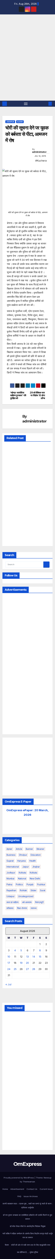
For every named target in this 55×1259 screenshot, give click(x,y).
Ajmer (9, 849)
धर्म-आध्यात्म (26, 902)
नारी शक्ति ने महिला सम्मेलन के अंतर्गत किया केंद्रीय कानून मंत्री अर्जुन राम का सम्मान (27, 1235)
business (11, 855)
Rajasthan (11, 890)
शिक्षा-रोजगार (22, 908)
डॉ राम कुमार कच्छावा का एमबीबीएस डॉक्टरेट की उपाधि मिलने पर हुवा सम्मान (27, 1217)
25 (15, 969)
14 (33, 956)
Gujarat (10, 860)
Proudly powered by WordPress (19, 1177)
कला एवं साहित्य (12, 902)
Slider (20, 122)
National (22, 878)
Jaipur (25, 866)
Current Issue (46, 1189)
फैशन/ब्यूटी (39, 902)
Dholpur (23, 855)
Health (32, 860)
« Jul (8, 984)
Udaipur (11, 896)
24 (8, 969)
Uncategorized (25, 896)
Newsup (47, 1177)
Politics (19, 884)
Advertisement (17, 1189)
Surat (42, 890)
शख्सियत (10, 908)
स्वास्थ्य (34, 908)
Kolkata (33, 872)
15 (40, 956)
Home (5, 1189)
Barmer (29, 849)
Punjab (30, 884)
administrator (39, 152)
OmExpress (8, 28)
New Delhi (35, 878)
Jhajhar (36, 866)
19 (21, 962)
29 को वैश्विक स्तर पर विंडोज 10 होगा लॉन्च (37, 395)
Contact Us (32, 1189)
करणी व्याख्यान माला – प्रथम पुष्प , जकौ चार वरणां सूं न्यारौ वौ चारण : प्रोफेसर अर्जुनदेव (28, 1205)
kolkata (22, 872)
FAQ (19, 1196)
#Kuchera (41, 160)
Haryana (21, 860)
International (13, 866)
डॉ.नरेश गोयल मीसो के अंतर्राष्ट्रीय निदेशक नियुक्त (27, 1226)
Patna (9, 884)
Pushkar (41, 884)
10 (8, 956)
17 (8, 962)
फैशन (7, 1245)
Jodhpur (10, 122)
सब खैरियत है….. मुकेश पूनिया (27, 1252)
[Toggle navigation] (25, 104)
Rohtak (23, 890)
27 (27, 969)
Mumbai (10, 878)
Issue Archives (31, 1196)
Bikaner (40, 849)
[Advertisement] (27, 71)
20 (27, 962)
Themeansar (29, 1181)
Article (19, 849)
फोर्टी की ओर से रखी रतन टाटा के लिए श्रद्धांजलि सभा (30, 1245)
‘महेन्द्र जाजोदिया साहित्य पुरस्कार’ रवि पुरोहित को (18, 395)
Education (36, 855)
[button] (45, 103)
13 (27, 956)
